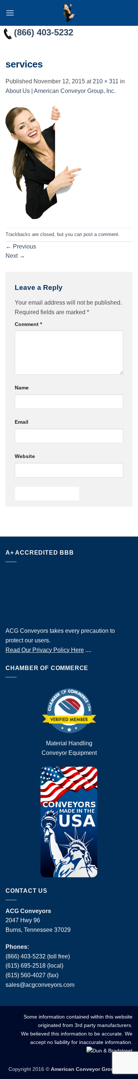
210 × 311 (105, 81)
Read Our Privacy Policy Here (45, 650)
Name (22, 388)
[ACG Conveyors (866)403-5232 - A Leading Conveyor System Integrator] (69, 13)
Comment (28, 324)
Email (21, 422)
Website (25, 456)
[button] (10, 13)
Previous (21, 246)
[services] (44, 161)
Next (15, 256)
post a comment (101, 234)
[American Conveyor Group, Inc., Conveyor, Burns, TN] (69, 592)
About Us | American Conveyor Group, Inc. (61, 91)
